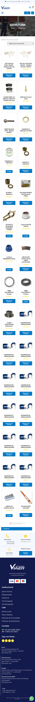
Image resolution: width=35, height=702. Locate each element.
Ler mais (9, 171)
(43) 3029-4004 (10, 541)
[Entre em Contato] (25, 536)
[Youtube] (9, 640)
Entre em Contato (25, 539)
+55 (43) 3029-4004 (12, 630)
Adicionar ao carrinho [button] (9, 75)
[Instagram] (6, 640)
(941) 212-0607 (10, 543)
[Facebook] (3, 640)
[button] (2, 13)
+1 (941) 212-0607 (11, 632)
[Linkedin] (12, 640)
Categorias (6, 528)
